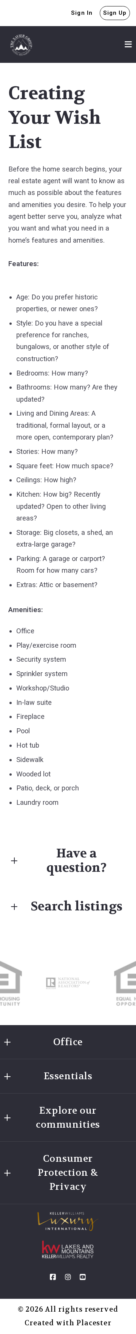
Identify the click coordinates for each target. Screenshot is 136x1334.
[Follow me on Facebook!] (52, 1277)
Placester (93, 1323)
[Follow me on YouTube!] (83, 1277)
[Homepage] (21, 44)
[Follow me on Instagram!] (68, 1277)
